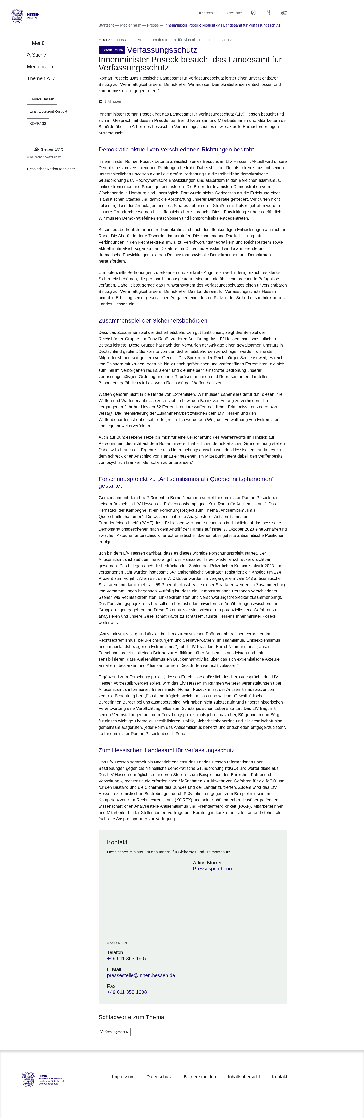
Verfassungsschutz (114, 1032)
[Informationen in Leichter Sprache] (253, 12)
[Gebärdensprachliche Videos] (268, 12)
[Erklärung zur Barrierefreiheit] (284, 12)
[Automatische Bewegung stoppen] (29, 149)
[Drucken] (160, 101)
